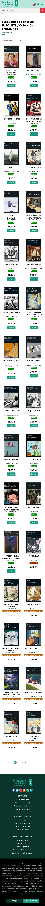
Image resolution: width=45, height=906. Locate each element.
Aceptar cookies (31, 901)
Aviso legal (22, 820)
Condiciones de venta (22, 823)
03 (22, 762)
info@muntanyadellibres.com (22, 806)
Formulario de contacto (22, 809)
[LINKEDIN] (31, 790)
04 (26, 762)
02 (19, 762)
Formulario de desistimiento (22, 850)
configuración (23, 894)
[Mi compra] (34, 4)
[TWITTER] (17, 790)
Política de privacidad (22, 826)
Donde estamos (22, 843)
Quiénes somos (22, 840)
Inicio (3, 13)
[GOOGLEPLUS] (20, 790)
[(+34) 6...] (27, 790)
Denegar (14, 901)
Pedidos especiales (22, 847)
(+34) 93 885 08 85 (22, 800)
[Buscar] (42, 10)
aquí (33, 891)
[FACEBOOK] (13, 790)
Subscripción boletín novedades (22, 853)
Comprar (11, 85)
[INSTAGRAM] (24, 790)
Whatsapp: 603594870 (22, 803)
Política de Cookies (22, 830)
